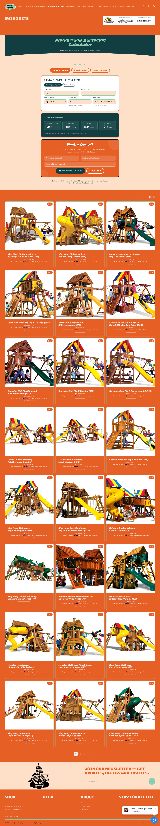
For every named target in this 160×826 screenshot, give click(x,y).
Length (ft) (48, 89)
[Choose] (50, 247)
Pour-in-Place (100, 70)
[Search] (143, 6)
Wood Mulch (80, 70)
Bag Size (96, 98)
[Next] (88, 754)
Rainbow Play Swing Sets (13, 806)
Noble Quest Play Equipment (19, 823)
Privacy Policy (85, 806)
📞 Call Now (95, 171)
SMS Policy (84, 809)
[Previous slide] (8, 226)
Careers (83, 803)
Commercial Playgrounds (13, 809)
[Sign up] (152, 781)
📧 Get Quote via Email (70, 171)
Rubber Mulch (60, 70)
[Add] (151, 247)
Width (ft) (85, 89)
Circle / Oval (68, 85)
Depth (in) (73, 98)
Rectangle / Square (53, 85)
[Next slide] (50, 226)
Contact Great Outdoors (12, 816)
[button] (143, 197)
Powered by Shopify (35, 823)
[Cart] (153, 6)
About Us (8, 803)
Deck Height (49, 98)
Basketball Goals (10, 813)
